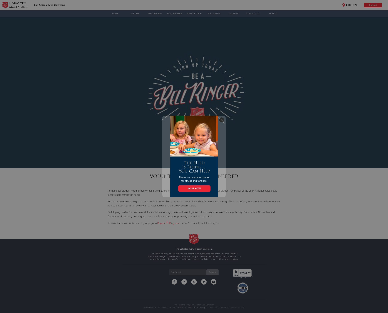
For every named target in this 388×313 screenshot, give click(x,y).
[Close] (221, 119)
